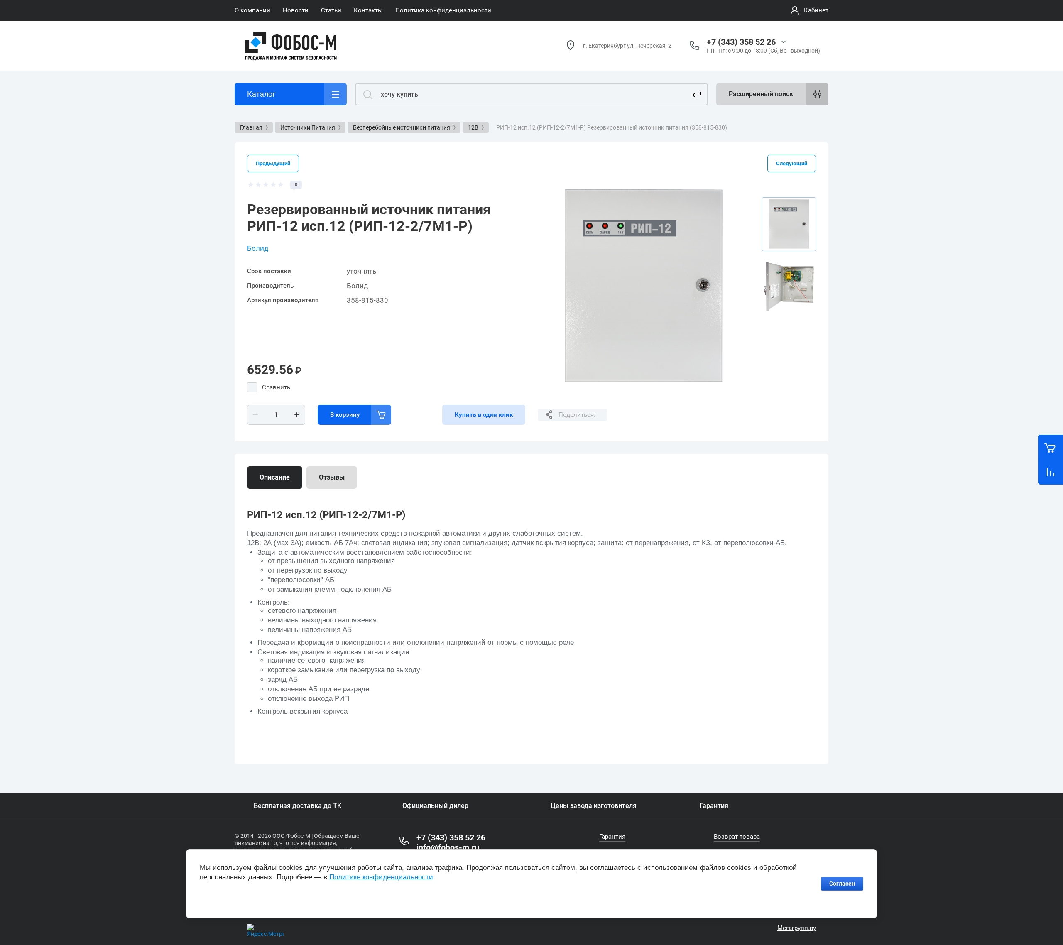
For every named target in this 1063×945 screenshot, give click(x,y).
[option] (643, 286)
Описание (275, 477)
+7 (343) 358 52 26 (741, 42)
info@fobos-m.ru (447, 847)
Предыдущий (273, 163)
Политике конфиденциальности (381, 877)
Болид (257, 248)
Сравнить (276, 387)
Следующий (791, 163)
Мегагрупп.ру (796, 928)
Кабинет (816, 10)
